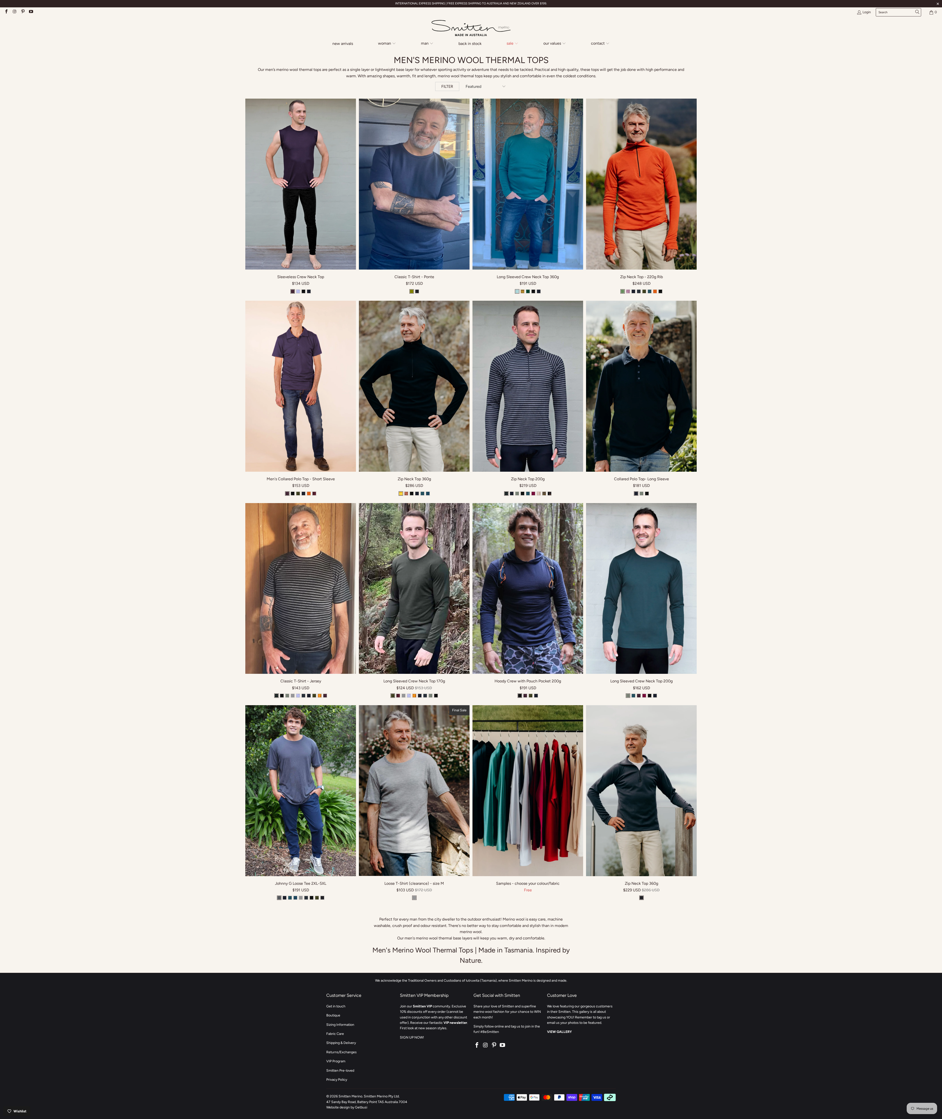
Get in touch (335, 1006)
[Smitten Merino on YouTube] (30, 12)
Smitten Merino (350, 1096)
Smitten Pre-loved (340, 1070)
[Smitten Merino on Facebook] (6, 12)
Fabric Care (335, 1034)
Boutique (333, 1015)
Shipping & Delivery (341, 1043)
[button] (387, 43)
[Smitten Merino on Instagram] (14, 12)
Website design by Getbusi (346, 1107)
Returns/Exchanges (341, 1052)
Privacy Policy (336, 1080)
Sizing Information (340, 1025)
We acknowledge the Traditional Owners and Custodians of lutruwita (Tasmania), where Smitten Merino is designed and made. (471, 980)
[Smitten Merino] (471, 28)
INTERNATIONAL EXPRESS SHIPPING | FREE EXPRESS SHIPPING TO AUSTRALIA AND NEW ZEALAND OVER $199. (471, 3)
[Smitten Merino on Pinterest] (22, 12)
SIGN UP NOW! (412, 1037)
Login (867, 12)
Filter (447, 86)
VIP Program (335, 1061)
